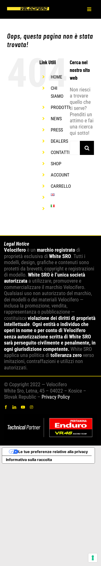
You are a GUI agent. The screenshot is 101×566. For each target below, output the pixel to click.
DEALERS (59, 141)
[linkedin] (14, 407)
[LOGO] (28, 9)
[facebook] (6, 407)
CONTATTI (60, 152)
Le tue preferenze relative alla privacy (53, 451)
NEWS (56, 118)
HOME (56, 77)
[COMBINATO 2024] (50, 416)
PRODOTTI (60, 107)
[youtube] (23, 407)
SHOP (56, 163)
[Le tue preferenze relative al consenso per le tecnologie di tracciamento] (92, 557)
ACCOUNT (60, 175)
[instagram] (31, 407)
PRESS (57, 130)
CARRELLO (61, 186)
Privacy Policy (56, 397)
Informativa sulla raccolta (29, 459)
